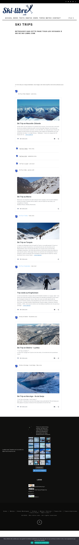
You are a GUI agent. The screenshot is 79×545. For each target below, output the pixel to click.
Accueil (8, 18)
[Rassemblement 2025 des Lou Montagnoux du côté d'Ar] (42, 451)
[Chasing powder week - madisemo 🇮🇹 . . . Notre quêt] (30, 462)
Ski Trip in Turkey (23, 215)
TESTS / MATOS (25, 18)
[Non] (77, 541)
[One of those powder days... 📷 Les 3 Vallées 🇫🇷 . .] (48, 445)
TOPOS (42, 18)
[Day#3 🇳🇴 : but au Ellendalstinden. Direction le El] (42, 439)
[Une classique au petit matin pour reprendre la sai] (30, 451)
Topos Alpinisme (70, 511)
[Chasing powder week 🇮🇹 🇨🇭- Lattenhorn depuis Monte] (42, 456)
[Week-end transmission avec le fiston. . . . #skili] (36, 445)
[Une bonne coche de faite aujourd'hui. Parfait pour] (48, 462)
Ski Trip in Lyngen (24, 163)
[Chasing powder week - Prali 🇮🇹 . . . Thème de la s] (36, 462)
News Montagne (23, 511)
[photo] (16, 94)
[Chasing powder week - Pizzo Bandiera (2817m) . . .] (48, 451)
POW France (37, 490)
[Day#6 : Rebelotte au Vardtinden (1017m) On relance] (30, 439)
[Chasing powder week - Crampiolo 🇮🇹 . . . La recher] (36, 456)
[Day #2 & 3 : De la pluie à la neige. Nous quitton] (48, 439)
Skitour (36, 497)
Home (5, 511)
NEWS (15, 18)
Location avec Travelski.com (9, 449)
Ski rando (30, 493)
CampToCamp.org (39, 486)
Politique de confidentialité (41, 542)
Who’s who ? (46, 512)
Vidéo (35, 18)
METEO (49, 18)
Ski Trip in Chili (23, 156)
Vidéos (34, 511)
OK (32, 542)
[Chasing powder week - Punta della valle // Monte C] (30, 456)
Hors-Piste (34, 512)
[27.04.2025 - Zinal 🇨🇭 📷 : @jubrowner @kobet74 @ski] (36, 451)
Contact (57, 18)
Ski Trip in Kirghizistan (24, 266)
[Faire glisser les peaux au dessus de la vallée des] (42, 445)
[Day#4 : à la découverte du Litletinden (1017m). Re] (36, 439)
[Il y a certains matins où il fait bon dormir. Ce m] (42, 462)
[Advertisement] (13, 432)
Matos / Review (46, 511)
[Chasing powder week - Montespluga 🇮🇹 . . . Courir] (48, 456)
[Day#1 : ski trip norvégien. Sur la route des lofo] (30, 445)
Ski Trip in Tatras (24, 148)
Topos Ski (58, 511)
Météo (12, 511)
